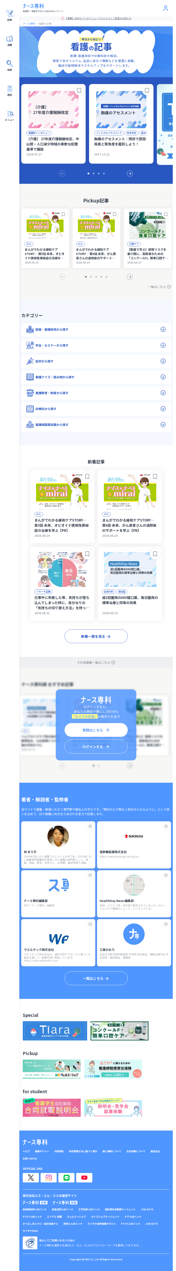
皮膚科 (144, 132)
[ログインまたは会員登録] (165, 8)
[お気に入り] (90, 826)
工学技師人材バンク (89, 1209)
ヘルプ (26, 1151)
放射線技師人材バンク (35, 1209)
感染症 (121, 591)
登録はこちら (92, 730)
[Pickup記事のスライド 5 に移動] (106, 277)
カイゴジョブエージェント (105, 1216)
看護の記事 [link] (45, 23)
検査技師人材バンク (62, 1209)
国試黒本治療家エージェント (120, 1209)
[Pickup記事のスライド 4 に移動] (101, 277)
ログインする (92, 746)
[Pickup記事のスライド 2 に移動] (91, 277)
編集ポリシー (42, 1151)
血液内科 (109, 591)
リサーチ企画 (43, 591)
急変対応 (131, 132)
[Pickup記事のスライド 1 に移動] (86, 277)
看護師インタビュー (39, 132)
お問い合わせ (30, 1158)
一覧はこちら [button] (93, 978)
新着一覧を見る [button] (93, 636)
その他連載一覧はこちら (93, 662)
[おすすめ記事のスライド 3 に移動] (99, 173)
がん (29, 244)
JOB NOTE (147, 1209)
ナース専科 (29, 23)
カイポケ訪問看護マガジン (102, 1223)
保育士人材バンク (72, 1223)
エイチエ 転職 (54, 1216)
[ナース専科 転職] (35, 1203)
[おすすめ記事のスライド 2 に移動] (93, 173)
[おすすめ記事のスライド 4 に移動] (104, 173)
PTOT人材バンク (32, 1216)
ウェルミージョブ (76, 1216)
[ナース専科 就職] (65, 1203)
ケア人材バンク (132, 1216)
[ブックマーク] (79, 90)
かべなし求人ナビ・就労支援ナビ (40, 1223)
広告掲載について (135, 1151)
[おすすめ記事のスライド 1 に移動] (88, 173)
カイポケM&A (30, 1230)
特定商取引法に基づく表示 (83, 1151)
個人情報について (111, 1151)
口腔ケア (134, 244)
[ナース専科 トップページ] (35, 1142)
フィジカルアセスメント (109, 132)
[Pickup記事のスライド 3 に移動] (96, 277)
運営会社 (155, 1151)
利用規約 (59, 1151)
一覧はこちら (157, 287)
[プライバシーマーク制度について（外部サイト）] (30, 1242)
